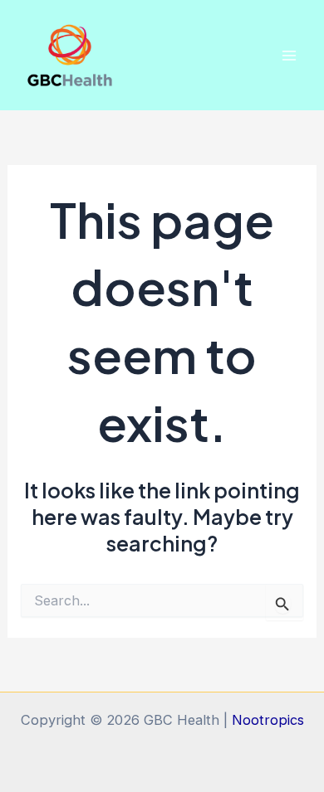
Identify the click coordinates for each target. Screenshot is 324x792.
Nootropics (268, 720)
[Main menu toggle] (288, 55)
